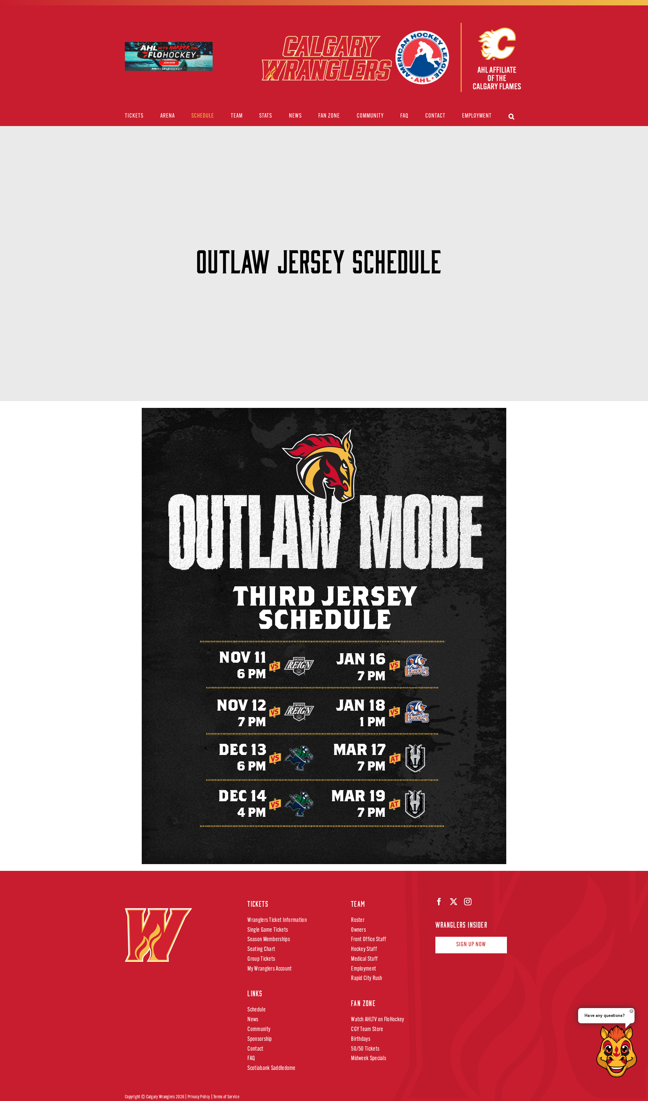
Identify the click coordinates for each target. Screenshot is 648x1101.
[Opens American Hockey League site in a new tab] (169, 47)
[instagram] (467, 901)
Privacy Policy (199, 1097)
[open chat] (618, 1051)
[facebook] (439, 901)
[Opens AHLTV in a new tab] (457, 58)
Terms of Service (226, 1097)
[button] (512, 116)
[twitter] (453, 901)
